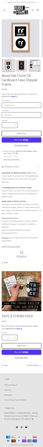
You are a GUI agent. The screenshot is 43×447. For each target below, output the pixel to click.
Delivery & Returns (11, 385)
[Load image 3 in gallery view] (35, 66)
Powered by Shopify (28, 445)
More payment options (21, 145)
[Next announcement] (38, 2)
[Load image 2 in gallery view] (21, 66)
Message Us (8, 395)
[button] (4, 10)
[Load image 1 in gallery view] (8, 66)
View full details (33, 365)
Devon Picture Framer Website (15, 400)
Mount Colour (6, 100)
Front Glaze (5, 110)
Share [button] (6, 263)
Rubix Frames (18, 445)
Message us (6, 238)
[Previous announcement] (4, 2)
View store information (12, 159)
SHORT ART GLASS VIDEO (11, 246)
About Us (7, 390)
